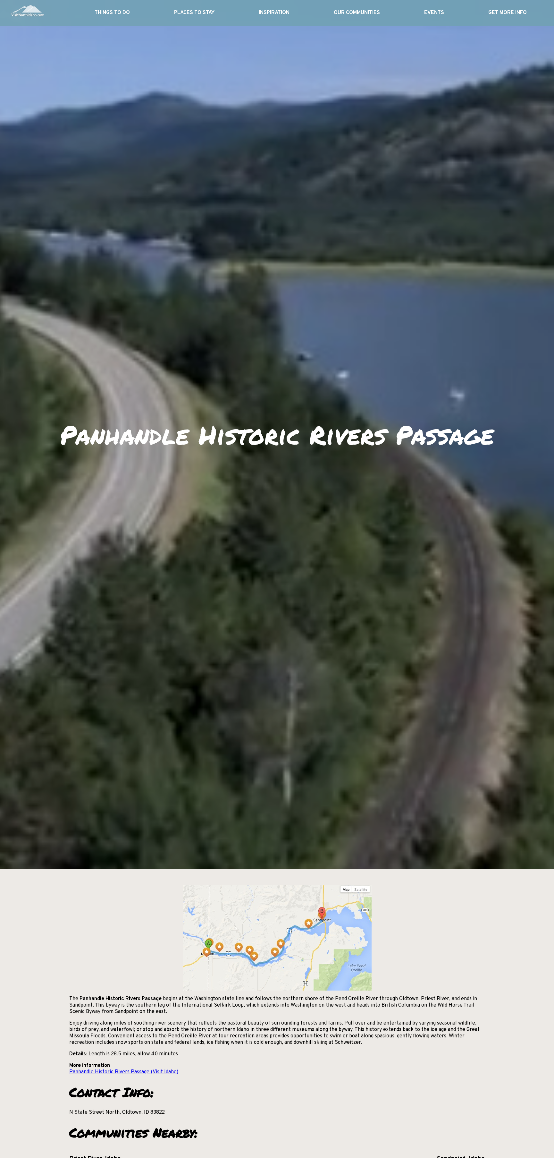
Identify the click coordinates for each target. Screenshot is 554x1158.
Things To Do (112, 13)
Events (434, 13)
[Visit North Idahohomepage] (27, 13)
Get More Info (507, 13)
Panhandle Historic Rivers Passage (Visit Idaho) (123, 1072)
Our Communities (357, 13)
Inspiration (274, 13)
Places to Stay (194, 13)
